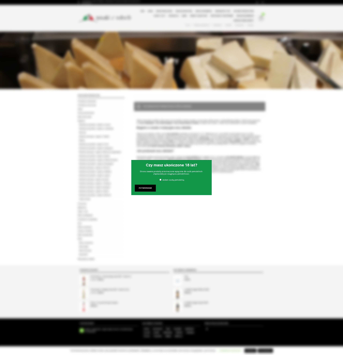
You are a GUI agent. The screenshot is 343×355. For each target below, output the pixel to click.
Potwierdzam (145, 188)
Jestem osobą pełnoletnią (173, 180)
